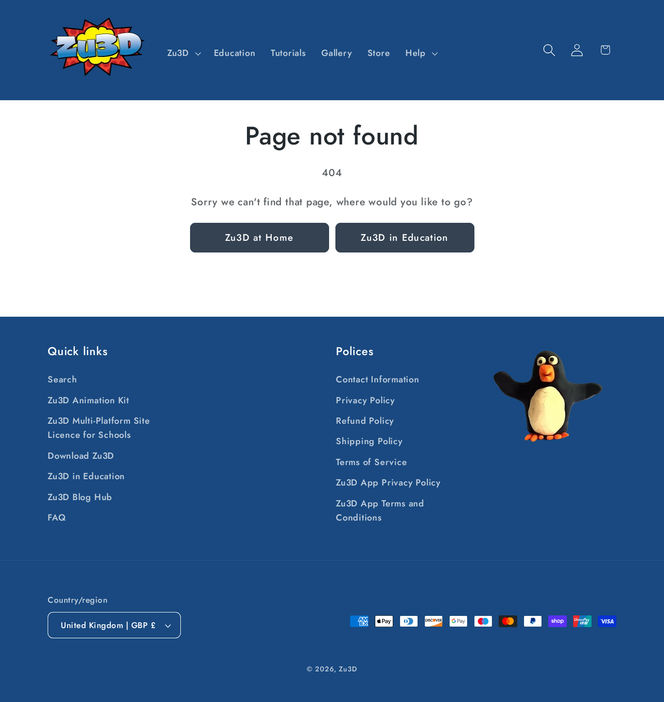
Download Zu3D (81, 456)
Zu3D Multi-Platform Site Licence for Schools (99, 427)
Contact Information (377, 379)
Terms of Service (371, 462)
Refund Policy (365, 420)
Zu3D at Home (259, 237)
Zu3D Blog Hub (80, 497)
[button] (182, 53)
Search (62, 379)
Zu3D (348, 669)
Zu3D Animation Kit (88, 400)
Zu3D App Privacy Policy (388, 482)
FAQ (57, 517)
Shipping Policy (369, 441)
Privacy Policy (365, 400)
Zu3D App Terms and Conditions (380, 510)
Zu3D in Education (404, 237)
